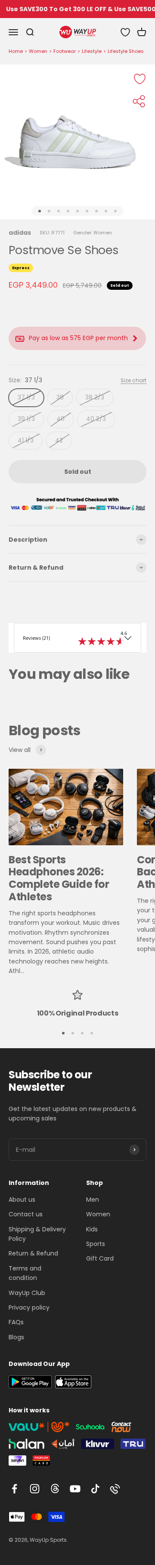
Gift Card (100, 1258)
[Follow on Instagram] (34, 1488)
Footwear (64, 51)
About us (22, 1199)
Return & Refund (33, 1253)
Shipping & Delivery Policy (37, 1234)
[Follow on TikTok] (95, 1488)
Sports (95, 1244)
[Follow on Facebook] (14, 1488)
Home (16, 51)
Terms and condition (25, 1273)
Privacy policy (29, 1307)
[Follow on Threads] (55, 1488)
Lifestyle (92, 51)
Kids (92, 1229)
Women (38, 51)
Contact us (26, 1214)
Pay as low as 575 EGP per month (78, 338)
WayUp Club (27, 1293)
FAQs (16, 1322)
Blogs (16, 1337)
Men (92, 1199)
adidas (20, 232)
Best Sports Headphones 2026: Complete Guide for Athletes (59, 878)
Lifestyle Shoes (126, 51)
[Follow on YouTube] (75, 1488)
